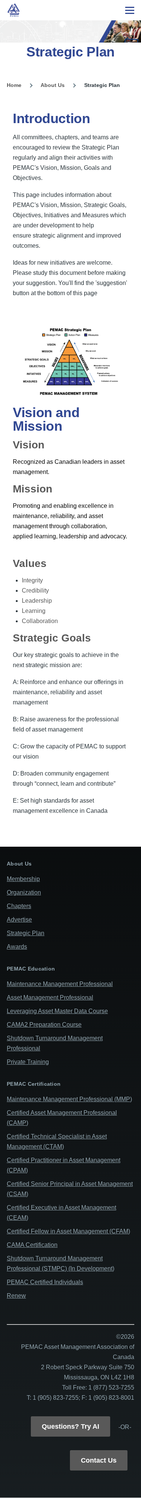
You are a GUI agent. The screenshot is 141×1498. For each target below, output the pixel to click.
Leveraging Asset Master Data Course (57, 1011)
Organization (24, 892)
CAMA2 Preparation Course (44, 1024)
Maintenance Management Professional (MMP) (69, 1099)
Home (14, 85)
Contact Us (99, 1460)
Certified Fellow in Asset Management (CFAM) (68, 1231)
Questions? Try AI (70, 1426)
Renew (16, 1295)
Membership (23, 879)
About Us (53, 85)
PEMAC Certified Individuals (45, 1282)
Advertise (19, 919)
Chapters (19, 906)
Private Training (28, 1062)
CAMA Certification (32, 1245)
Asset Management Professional (50, 997)
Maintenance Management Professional (60, 984)
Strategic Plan (25, 933)
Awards (17, 946)
